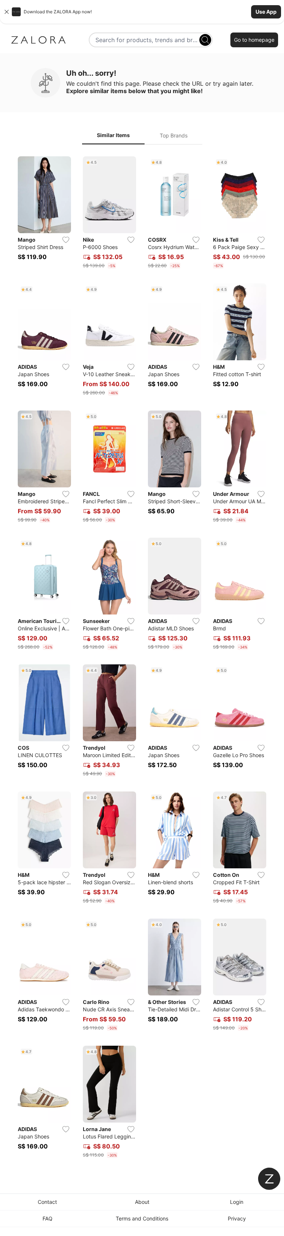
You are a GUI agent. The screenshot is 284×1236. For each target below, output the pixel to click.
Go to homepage (254, 40)
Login (236, 1202)
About (142, 1202)
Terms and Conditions (142, 1218)
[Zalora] (38, 40)
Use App (266, 11)
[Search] (205, 40)
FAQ (48, 1218)
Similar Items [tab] (113, 135)
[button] (142, 12)
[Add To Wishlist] (66, 240)
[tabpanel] (142, 658)
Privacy (237, 1218)
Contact (47, 1202)
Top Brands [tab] (173, 135)
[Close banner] (6, 12)
